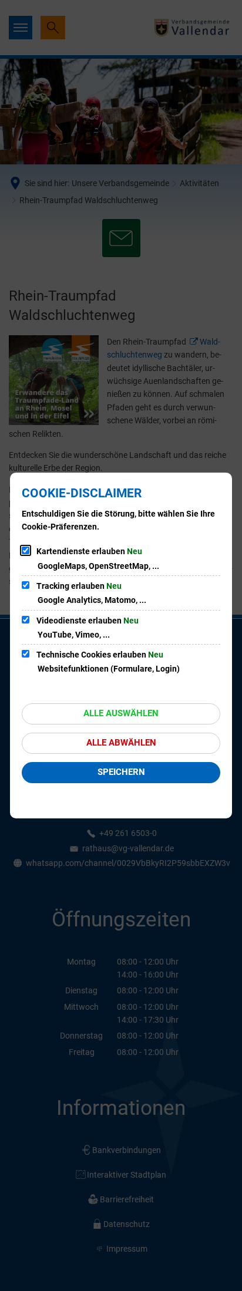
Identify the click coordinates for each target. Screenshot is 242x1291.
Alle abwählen (121, 742)
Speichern (121, 772)
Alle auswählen (121, 713)
